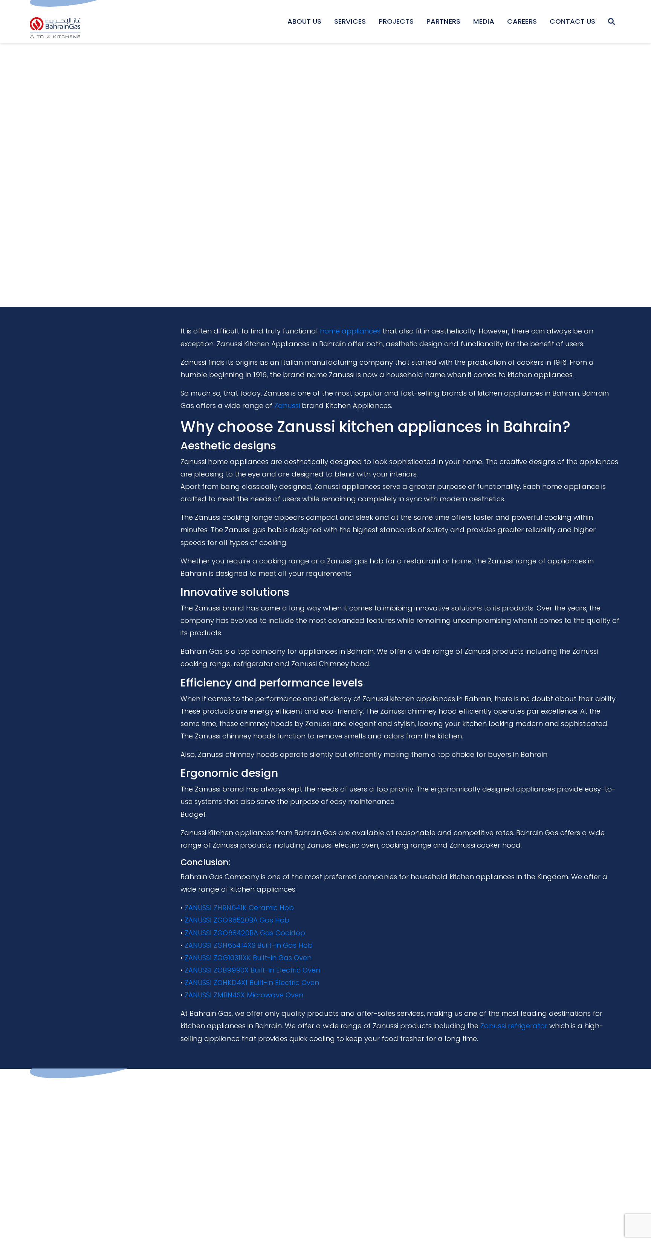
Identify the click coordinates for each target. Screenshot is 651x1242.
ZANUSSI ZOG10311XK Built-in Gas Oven (248, 957)
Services (350, 21)
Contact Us (572, 21)
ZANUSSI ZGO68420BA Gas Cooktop (245, 933)
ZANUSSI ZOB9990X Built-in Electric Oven (252, 970)
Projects (396, 21)
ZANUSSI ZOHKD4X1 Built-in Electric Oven (252, 982)
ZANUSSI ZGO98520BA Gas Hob (237, 920)
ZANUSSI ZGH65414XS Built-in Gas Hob (249, 945)
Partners (443, 21)
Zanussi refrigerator (513, 1025)
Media (483, 21)
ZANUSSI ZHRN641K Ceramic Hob (239, 907)
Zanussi (287, 405)
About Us (304, 21)
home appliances (350, 331)
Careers (522, 21)
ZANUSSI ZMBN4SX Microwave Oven (244, 995)
